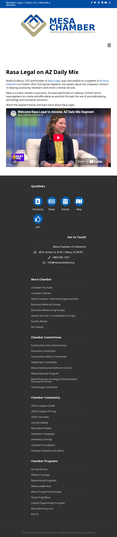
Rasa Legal (54, 80)
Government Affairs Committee (49, 356)
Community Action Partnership (48, 345)
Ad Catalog (37, 327)
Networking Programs (44, 480)
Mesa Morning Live (42, 508)
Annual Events (39, 469)
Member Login (14, 2)
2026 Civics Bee (40, 417)
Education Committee (43, 351)
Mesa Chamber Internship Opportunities (54, 298)
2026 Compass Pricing (43, 411)
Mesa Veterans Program (45, 373)
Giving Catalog (39, 422)
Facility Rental (39, 321)
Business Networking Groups (48, 310)
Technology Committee (44, 387)
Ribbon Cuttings (40, 475)
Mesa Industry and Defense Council (51, 368)
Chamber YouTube (41, 287)
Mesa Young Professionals (46, 491)
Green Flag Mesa (40, 497)
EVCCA (35, 514)
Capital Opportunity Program (48, 503)
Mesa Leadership (41, 486)
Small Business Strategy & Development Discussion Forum (54, 380)
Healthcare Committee (44, 362)
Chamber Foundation (43, 445)
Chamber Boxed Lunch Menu (47, 450)
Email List (31, 2)
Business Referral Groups (46, 304)
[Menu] (109, 45)
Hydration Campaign (43, 433)
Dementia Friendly (41, 439)
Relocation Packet (41, 428)
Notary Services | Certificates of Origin (53, 315)
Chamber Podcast (41, 293)
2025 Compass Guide (43, 405)
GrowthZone (89, 532)
